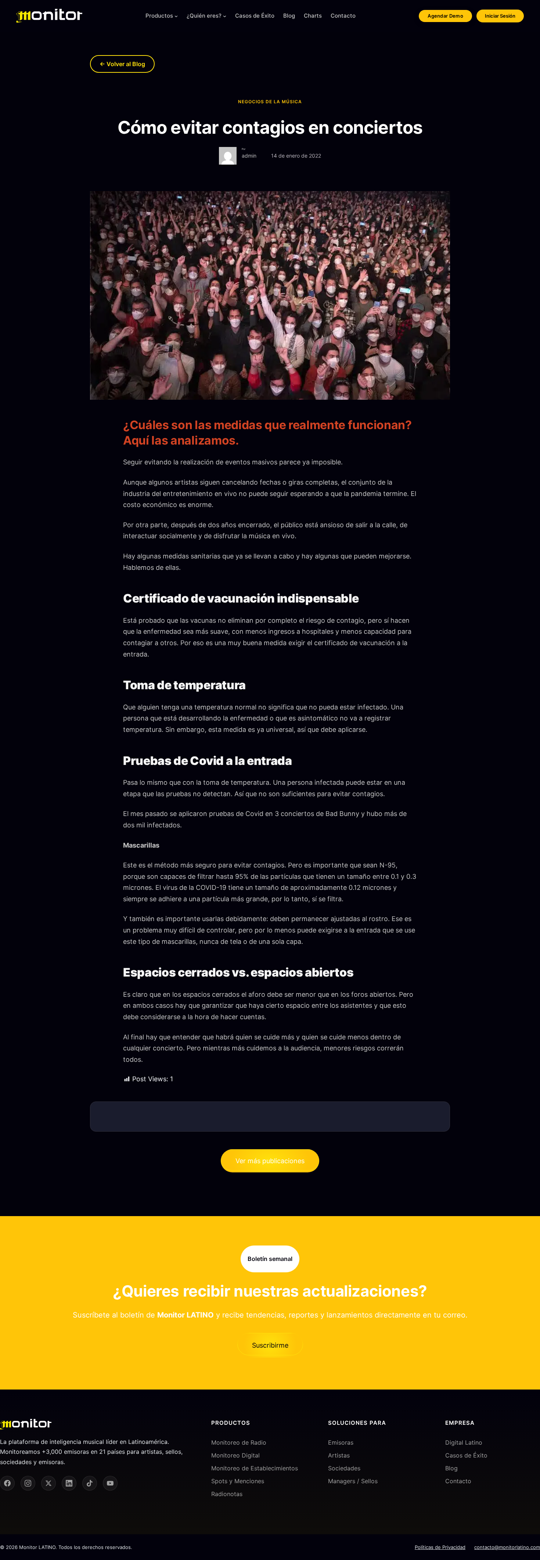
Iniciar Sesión (500, 16)
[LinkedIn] (69, 1483)
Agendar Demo (445, 16)
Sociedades (344, 1468)
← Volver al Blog (122, 64)
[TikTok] (89, 1483)
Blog (451, 1468)
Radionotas (226, 1494)
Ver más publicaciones (270, 1161)
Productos (159, 15)
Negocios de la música (270, 101)
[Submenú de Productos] (176, 16)
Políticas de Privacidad (440, 1547)
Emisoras (340, 1442)
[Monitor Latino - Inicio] (49, 16)
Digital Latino (463, 1442)
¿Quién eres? (204, 15)
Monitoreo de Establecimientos (254, 1468)
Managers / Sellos (353, 1481)
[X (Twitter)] (48, 1483)
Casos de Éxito (466, 1455)
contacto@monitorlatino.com (507, 1547)
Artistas (339, 1455)
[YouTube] (110, 1483)
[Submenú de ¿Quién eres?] (224, 16)
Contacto (458, 1481)
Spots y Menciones (237, 1481)
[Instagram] (28, 1483)
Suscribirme (270, 1345)
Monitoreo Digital (235, 1455)
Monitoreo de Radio (238, 1442)
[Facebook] (7, 1483)
